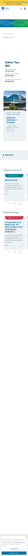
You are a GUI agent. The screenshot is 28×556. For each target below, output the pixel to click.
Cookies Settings (14, 548)
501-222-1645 (9, 81)
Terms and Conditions (20, 542)
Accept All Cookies (14, 553)
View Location (10, 131)
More (6, 194)
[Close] (26, 537)
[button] (26, 2)
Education (9, 155)
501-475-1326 (9, 75)
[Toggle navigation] (25, 8)
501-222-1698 (9, 71)
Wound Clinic (11, 180)
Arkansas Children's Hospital (11, 119)
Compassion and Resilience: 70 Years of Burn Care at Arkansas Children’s (14, 227)
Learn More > (18, 4)
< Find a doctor (8, 34)
